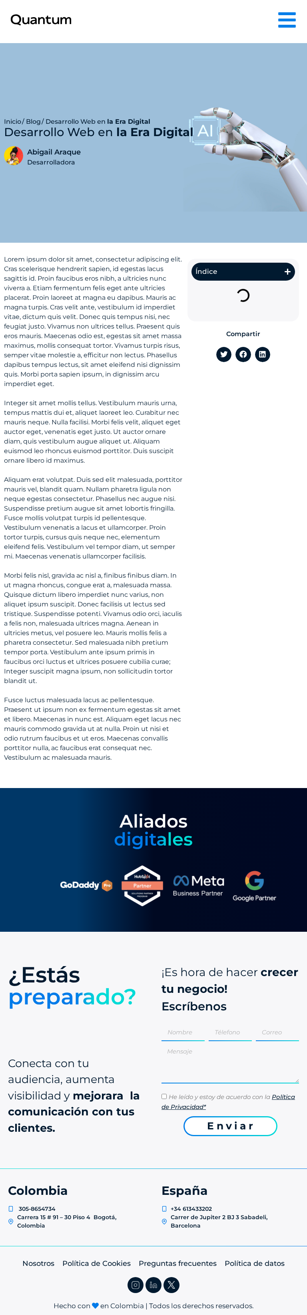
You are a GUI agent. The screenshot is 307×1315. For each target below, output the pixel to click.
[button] (287, 271)
